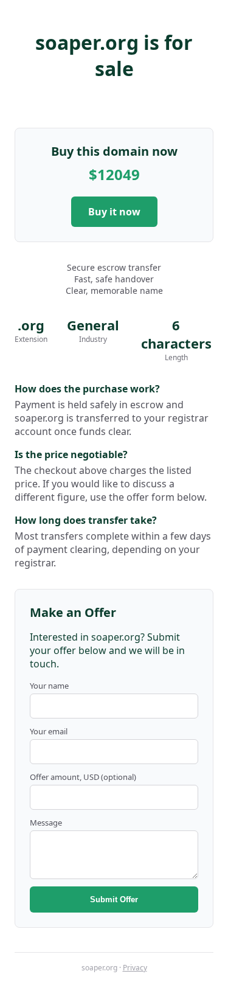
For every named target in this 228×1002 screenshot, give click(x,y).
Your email (48, 731)
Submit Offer (114, 899)
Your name (49, 685)
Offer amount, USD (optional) (83, 776)
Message (46, 822)
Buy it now (114, 211)
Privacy (135, 967)
